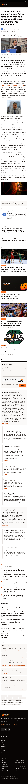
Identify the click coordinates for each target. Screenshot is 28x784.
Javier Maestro (6, 29)
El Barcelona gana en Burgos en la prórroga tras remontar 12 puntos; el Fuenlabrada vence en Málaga (11, 323)
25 (12, 354)
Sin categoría (4, 762)
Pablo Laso (15, 698)
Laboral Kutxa (22, 698)
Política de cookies (5, 778)
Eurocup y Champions (20, 766)
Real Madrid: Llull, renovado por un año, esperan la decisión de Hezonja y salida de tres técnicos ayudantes (13, 630)
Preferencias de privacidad (6, 780)
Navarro (8, 704)
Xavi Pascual (4, 700)
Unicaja (15, 695)
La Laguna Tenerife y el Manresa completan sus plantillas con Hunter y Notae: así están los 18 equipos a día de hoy (14, 589)
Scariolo (3, 704)
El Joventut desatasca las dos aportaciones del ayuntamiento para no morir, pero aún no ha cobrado (11, 350)
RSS (21, 778)
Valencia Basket (10, 702)
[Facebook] (5, 729)
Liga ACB (8, 8)
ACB (2, 738)
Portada (2, 8)
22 (12, 300)
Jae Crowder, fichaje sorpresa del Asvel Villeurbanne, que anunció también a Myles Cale (14, 597)
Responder (5, 423)
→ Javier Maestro (16, 446)
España (3, 698)
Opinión (3, 752)
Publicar (22, 385)
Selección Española (19, 762)
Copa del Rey (4, 748)
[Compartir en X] (11, 35)
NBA (2, 742)
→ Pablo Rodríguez (16, 464)
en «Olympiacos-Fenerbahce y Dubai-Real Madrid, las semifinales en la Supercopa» (14, 657)
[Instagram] (9, 729)
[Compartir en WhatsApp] (8, 35)
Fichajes (3, 744)
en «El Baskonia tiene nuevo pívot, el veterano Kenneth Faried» (14, 650)
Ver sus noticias (20, 214)
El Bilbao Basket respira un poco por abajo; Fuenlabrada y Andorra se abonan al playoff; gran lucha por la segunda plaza (13, 269)
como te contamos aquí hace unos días (12, 85)
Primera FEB (17, 770)
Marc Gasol (14, 704)
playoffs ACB (18, 700)
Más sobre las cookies (14, 778)
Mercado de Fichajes (19, 760)
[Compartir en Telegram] (18, 35)
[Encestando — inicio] (4, 4)
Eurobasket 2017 (5, 770)
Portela (19, 704)
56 (12, 327)
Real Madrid (4, 695)
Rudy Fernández (18, 702)
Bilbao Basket (9, 698)
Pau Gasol (4, 702)
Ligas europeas (4, 766)
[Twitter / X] (2, 729)
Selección (3, 746)
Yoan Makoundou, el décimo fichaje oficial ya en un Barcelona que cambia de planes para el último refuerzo (15, 576)
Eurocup (3, 750)
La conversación (5, 736)
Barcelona (10, 695)
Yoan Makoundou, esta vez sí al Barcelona (14, 565)
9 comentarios (13, 31)
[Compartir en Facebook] (14, 35)
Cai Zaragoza (11, 700)
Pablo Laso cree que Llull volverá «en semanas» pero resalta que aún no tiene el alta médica (11, 296)
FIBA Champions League (20, 768)
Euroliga (20, 695)
